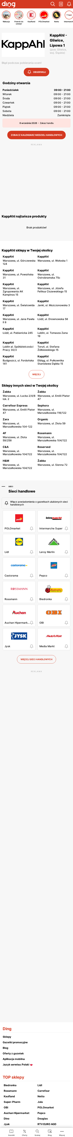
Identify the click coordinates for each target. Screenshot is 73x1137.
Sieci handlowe (21, 491)
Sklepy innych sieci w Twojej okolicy (30, 385)
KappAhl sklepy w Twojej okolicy (27, 250)
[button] (53, 4)
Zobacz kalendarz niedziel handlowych (36, 135)
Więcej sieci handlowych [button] (36, 659)
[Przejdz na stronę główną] (8, 4)
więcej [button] (36, 374)
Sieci (10, 486)
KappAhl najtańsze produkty (24, 216)
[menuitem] (11, 1132)
